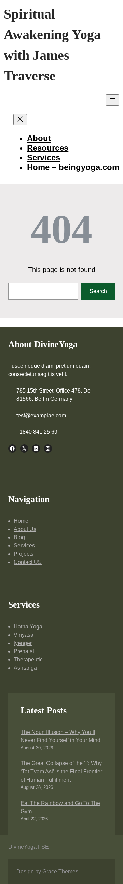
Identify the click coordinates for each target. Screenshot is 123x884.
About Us (25, 529)
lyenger (23, 643)
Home (21, 521)
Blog (19, 537)
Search (98, 291)
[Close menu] (20, 119)
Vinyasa (23, 635)
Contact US (28, 562)
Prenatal (24, 651)
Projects (23, 554)
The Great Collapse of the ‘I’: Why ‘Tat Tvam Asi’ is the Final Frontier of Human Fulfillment (61, 771)
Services (24, 545)
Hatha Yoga (28, 627)
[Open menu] (112, 100)
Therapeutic (28, 659)
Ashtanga (25, 668)
